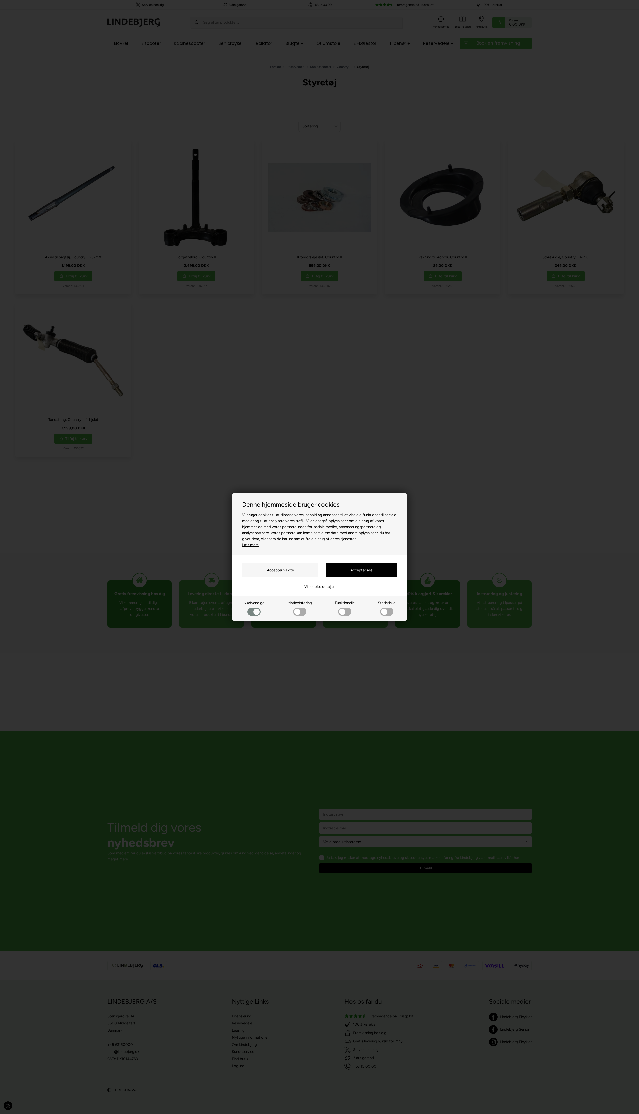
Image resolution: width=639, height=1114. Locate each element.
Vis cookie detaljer (319, 586)
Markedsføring (300, 603)
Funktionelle (345, 603)
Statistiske (386, 603)
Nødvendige (254, 603)
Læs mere (250, 545)
